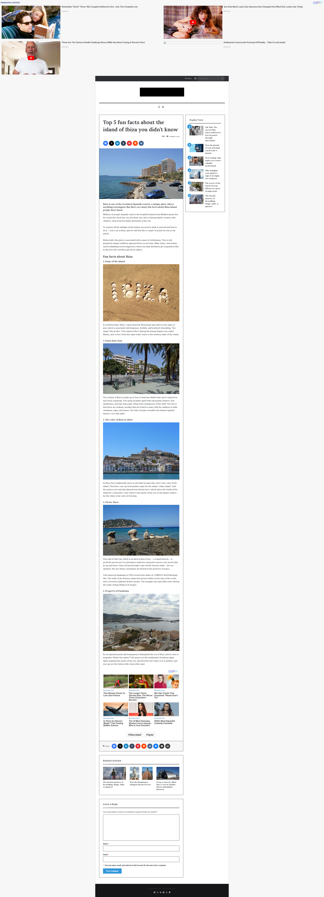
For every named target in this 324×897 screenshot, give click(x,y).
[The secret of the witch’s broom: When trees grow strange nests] (196, 186)
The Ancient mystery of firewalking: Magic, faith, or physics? (114, 784)
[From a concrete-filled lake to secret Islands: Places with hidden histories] (167, 773)
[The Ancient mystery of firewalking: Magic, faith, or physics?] (114, 773)
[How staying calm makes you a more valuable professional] (196, 161)
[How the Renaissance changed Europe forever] (141, 773)
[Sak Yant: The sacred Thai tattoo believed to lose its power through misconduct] (196, 130)
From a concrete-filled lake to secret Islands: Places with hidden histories (166, 786)
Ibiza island (135, 734)
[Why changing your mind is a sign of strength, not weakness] (196, 174)
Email (106, 854)
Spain (150, 734)
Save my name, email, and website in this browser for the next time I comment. (135, 865)
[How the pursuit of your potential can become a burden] (196, 148)
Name (106, 844)
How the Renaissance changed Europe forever (140, 783)
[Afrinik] (162, 92)
